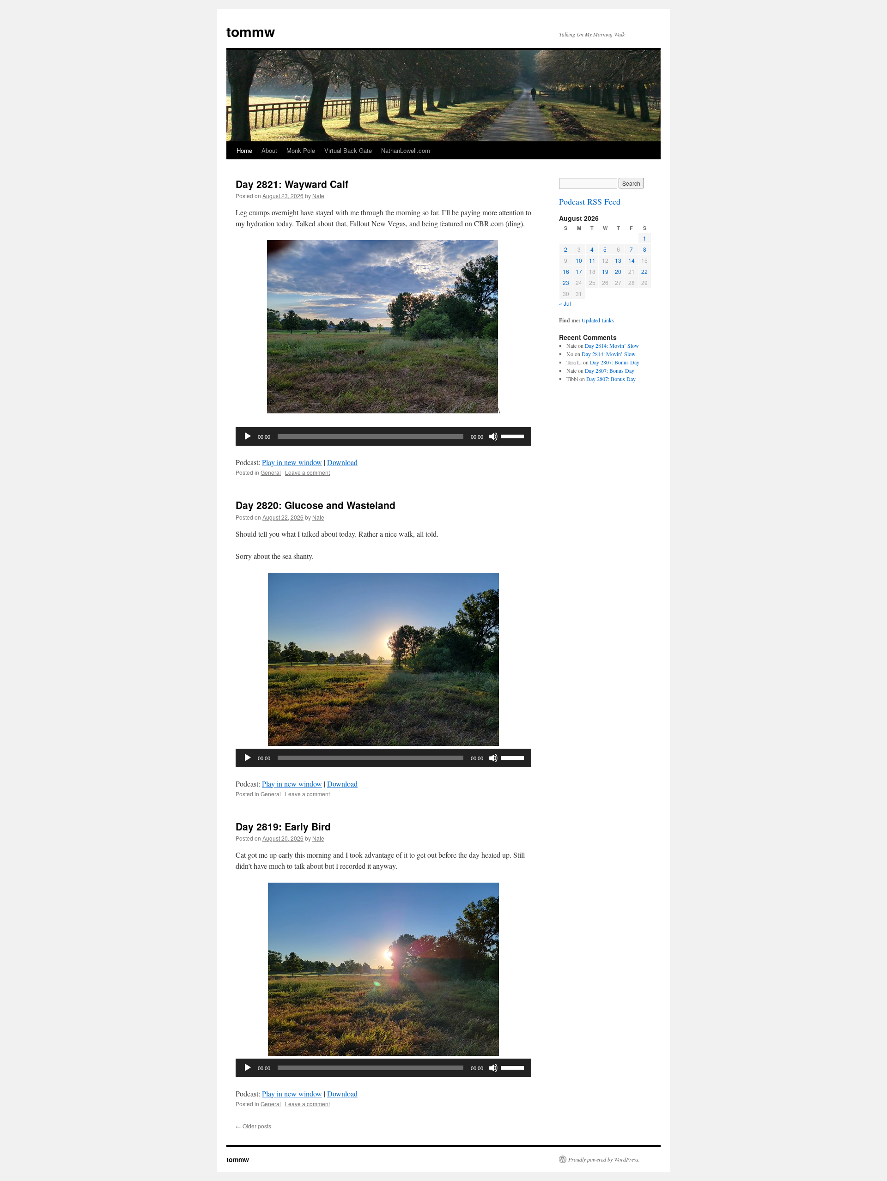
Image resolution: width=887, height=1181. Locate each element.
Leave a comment (307, 472)
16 (566, 271)
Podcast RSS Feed (589, 201)
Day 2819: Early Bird (283, 826)
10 (579, 260)
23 (566, 282)
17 (579, 271)
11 (592, 260)
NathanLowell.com (405, 150)
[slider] (514, 435)
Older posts (253, 1126)
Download (342, 462)
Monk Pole (300, 150)
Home (244, 150)
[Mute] (493, 436)
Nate (318, 196)
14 (631, 260)
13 (618, 260)
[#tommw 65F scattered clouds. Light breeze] (383, 743)
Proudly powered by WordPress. (604, 1159)
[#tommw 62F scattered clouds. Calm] (383, 1053)
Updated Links (598, 320)
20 (618, 271)
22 (644, 271)
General (271, 472)
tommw (250, 31)
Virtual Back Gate (348, 150)
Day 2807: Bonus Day (614, 362)
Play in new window (292, 462)
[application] (383, 436)
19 (605, 271)
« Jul (565, 303)
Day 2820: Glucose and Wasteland (315, 505)
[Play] (247, 436)
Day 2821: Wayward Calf (292, 184)
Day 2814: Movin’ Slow (612, 345)
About (269, 150)
